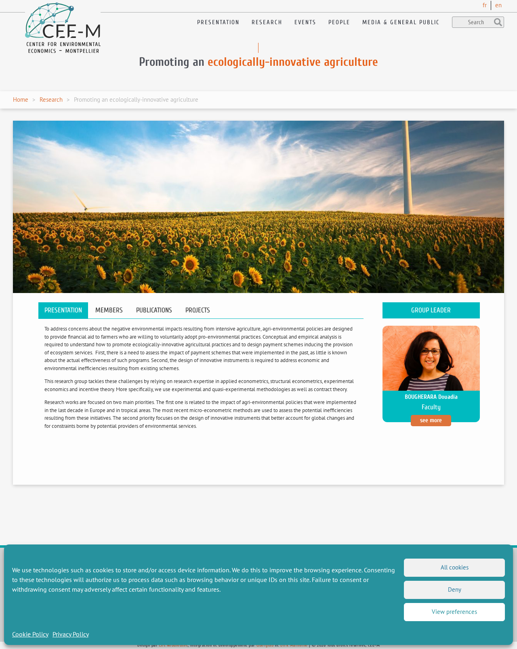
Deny (454, 589)
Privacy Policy (71, 634)
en (498, 5)
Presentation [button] (63, 310)
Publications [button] (154, 310)
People (339, 22)
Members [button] (109, 310)
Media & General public (401, 22)
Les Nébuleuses (173, 645)
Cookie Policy (30, 634)
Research (267, 22)
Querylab (264, 645)
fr (485, 5)
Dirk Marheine (294, 645)
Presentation (218, 22)
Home (20, 99)
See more (431, 420)
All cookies (455, 567)
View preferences (454, 612)
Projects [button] (197, 310)
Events (305, 22)
